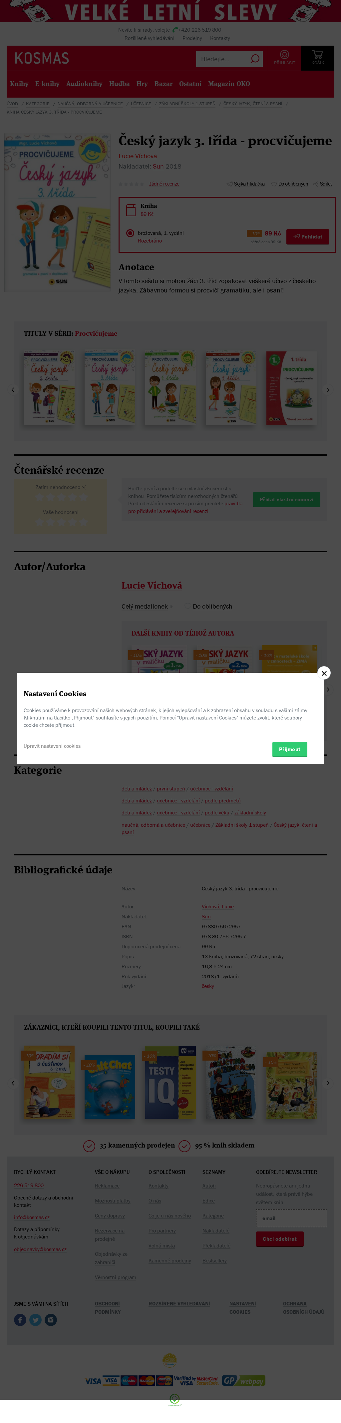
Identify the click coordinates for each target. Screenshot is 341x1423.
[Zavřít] (324, 673)
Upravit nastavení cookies (52, 745)
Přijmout (290, 749)
